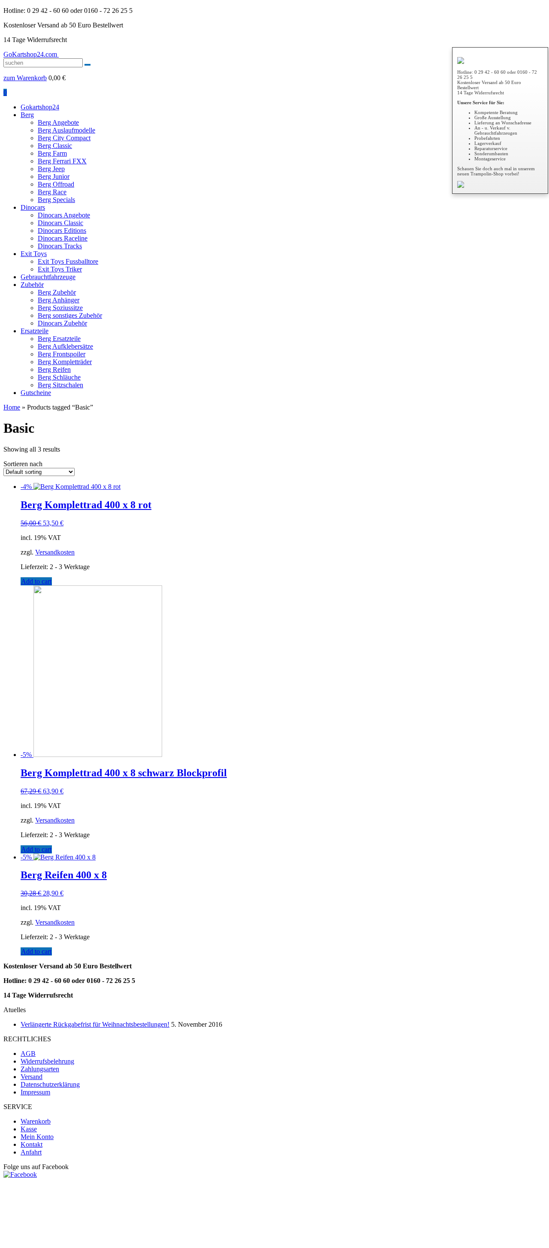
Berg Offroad (56, 184)
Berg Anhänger (58, 300)
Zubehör (32, 284)
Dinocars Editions (62, 230)
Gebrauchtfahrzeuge (48, 276)
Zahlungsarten (40, 1069)
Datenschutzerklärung (50, 1084)
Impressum (35, 1092)
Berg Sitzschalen (60, 385)
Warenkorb (36, 1121)
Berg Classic (55, 145)
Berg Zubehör (57, 292)
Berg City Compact (64, 138)
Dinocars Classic (60, 222)
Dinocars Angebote (64, 215)
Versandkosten (55, 552)
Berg (27, 114)
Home (11, 407)
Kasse (29, 1129)
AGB (28, 1053)
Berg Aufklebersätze (65, 346)
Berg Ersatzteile (59, 338)
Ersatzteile (34, 331)
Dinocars (33, 207)
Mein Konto (37, 1136)
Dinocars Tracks (60, 246)
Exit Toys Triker (60, 269)
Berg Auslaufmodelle (66, 130)
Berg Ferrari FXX (62, 161)
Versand (31, 1076)
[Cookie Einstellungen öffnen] (67, 1240)
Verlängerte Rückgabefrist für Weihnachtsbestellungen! (95, 1024)
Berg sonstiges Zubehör (70, 315)
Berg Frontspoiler (61, 354)
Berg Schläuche (59, 377)
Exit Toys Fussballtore (68, 261)
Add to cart (36, 581)
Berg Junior (53, 176)
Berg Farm (52, 153)
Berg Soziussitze (60, 307)
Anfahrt (31, 1152)
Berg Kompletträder (65, 361)
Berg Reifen (54, 369)
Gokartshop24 (40, 107)
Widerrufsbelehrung (47, 1061)
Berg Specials (56, 199)
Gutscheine (36, 392)
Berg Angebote (58, 122)
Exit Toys (34, 253)
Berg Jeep (51, 168)
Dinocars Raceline (62, 238)
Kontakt (31, 1144)
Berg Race (52, 192)
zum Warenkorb (25, 77)
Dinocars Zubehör (62, 323)
